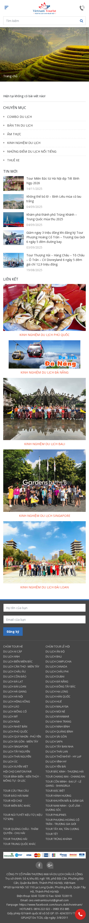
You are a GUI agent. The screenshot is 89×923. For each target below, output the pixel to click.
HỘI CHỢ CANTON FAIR (17, 771)
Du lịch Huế (54, 701)
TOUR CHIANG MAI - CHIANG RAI (65, 776)
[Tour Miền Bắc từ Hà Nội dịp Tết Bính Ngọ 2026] (13, 183)
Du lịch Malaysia (57, 706)
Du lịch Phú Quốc (15, 731)
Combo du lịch (19, 117)
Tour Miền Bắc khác (17, 806)
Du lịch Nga (11, 721)
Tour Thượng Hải (15, 839)
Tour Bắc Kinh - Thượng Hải (65, 771)
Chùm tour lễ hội (58, 646)
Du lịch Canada (56, 666)
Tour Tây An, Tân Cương (62, 829)
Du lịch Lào (11, 706)
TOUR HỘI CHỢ (12, 801)
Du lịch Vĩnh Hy (56, 761)
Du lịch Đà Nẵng (57, 681)
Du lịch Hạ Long (57, 691)
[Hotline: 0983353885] (80, 914)
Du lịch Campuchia (59, 661)
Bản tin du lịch (20, 125)
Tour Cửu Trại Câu (16, 791)
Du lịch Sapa (54, 741)
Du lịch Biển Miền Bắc (18, 661)
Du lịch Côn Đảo (14, 676)
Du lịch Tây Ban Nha (59, 746)
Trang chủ (10, 76)
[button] (81, 21)
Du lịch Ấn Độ (55, 651)
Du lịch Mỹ (10, 716)
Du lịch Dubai (55, 676)
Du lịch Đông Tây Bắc (61, 686)
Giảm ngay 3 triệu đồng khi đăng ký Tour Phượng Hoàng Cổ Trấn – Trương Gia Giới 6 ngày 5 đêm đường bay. (55, 237)
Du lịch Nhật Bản (15, 726)
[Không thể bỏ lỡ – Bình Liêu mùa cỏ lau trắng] (13, 201)
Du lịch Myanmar (57, 716)
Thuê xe (13, 160)
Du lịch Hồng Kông (16, 701)
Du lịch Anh (11, 656)
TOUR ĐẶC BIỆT (55, 791)
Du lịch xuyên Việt (15, 766)
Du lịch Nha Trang (58, 721)
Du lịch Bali (54, 656)
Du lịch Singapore (15, 746)
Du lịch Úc (10, 761)
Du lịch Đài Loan (14, 686)
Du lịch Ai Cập (12, 651)
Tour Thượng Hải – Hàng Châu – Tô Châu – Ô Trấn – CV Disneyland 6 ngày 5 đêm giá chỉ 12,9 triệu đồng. (55, 259)
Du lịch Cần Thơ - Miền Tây (21, 666)
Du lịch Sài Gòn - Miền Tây (20, 741)
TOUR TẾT (52, 834)
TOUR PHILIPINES (56, 815)
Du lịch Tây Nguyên (16, 751)
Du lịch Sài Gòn (56, 736)
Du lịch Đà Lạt (13, 681)
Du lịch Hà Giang (15, 691)
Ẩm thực (14, 134)
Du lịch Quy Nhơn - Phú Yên (22, 736)
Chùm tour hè (13, 646)
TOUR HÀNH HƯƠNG (58, 796)
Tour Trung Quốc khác (19, 844)
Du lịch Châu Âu (14, 671)
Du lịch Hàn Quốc (58, 696)
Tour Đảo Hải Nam (15, 796)
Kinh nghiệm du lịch (23, 143)
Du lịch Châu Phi (57, 671)
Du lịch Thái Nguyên (17, 756)
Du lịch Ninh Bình (58, 726)
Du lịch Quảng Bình (59, 731)
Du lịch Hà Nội (13, 696)
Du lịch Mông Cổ (15, 711)
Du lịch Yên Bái (56, 766)
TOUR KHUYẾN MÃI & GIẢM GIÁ (65, 801)
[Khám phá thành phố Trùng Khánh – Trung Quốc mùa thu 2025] (13, 219)
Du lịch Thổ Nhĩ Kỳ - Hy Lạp (63, 756)
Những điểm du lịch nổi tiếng (31, 151)
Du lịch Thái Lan (57, 751)
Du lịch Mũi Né (55, 711)
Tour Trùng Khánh (59, 839)
